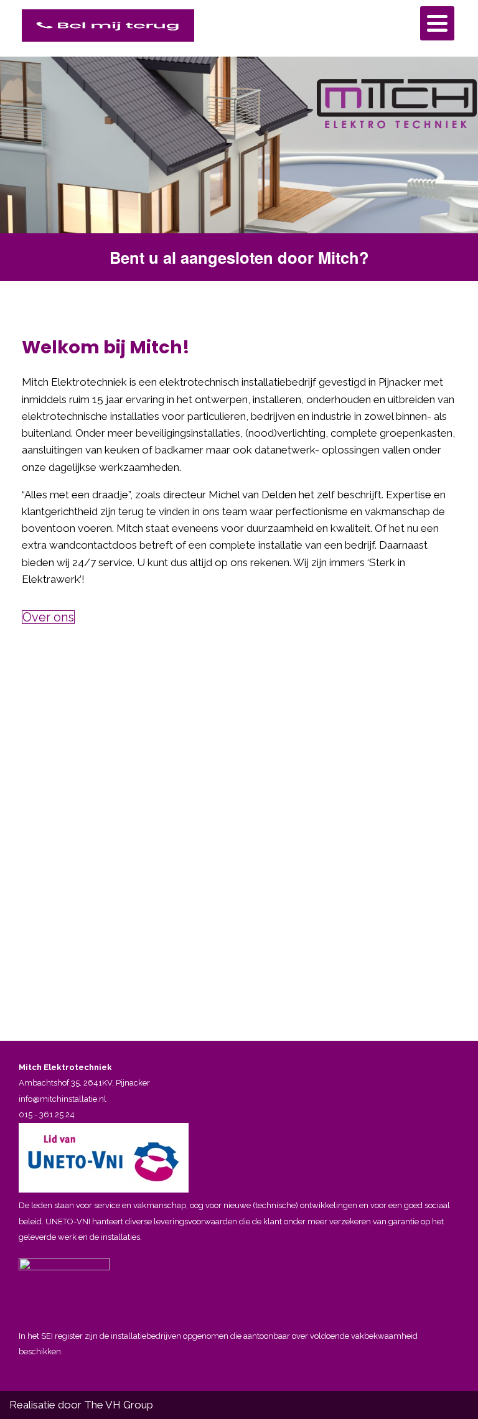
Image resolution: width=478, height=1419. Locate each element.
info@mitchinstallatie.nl (62, 1099)
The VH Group (118, 1404)
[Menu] (437, 23)
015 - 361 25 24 (47, 1114)
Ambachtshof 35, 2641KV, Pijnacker (84, 1082)
